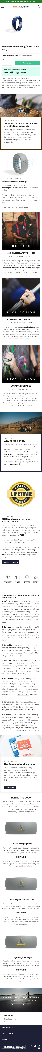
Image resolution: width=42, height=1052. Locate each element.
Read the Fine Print (11, 562)
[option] (17, 24)
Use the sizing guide (25, 56)
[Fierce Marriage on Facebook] (31, 1046)
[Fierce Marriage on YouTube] (39, 1048)
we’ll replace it (23, 694)
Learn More (10, 787)
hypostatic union (33, 908)
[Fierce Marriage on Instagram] (39, 1046)
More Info (7, 1039)
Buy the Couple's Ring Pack (21, 1005)
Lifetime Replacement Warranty (28, 272)
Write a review (9, 1021)
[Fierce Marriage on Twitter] (35, 1046)
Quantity (6, 59)
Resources (7, 1027)
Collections (8, 1033)
